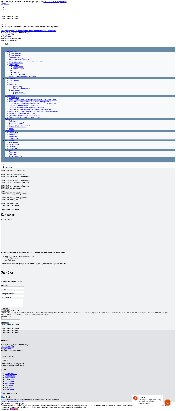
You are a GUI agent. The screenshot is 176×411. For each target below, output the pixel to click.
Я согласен (5, 409)
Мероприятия (10, 378)
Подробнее (5, 4)
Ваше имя (5, 286)
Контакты (8, 387)
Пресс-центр (10, 376)
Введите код (6, 316)
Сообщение (6, 298)
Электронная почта (8, 294)
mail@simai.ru (6, 349)
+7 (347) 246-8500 (7, 347)
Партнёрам (9, 385)
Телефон (5, 290)
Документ (5, 308)
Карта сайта (9, 389)
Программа (9, 382)
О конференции (11, 374)
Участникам (9, 383)
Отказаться (14, 409)
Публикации (9, 380)
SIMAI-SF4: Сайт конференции (55, 2)
